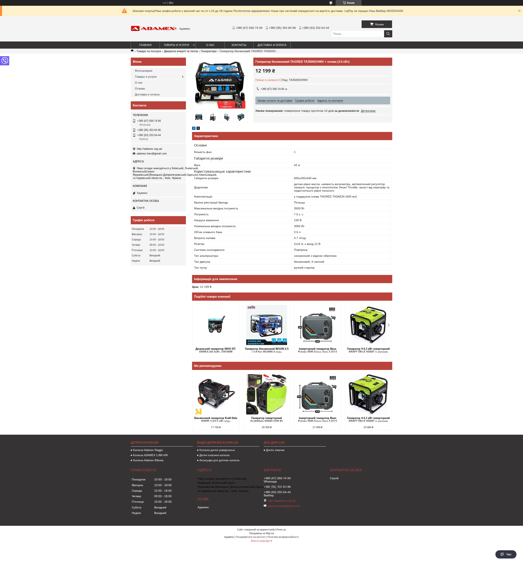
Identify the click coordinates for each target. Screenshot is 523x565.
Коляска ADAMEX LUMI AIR (150, 455)
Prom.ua (281, 529)
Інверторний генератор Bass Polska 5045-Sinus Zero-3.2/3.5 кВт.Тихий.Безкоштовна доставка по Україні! (318, 350)
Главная (145, 45)
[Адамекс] (154, 30)
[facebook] (194, 129)
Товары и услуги (176, 45)
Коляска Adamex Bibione (148, 460)
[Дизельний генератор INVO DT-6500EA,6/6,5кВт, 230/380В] (216, 324)
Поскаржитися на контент (251, 537)
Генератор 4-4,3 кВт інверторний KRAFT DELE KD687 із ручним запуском (368, 350)
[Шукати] (388, 33)
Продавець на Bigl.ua (261, 533)
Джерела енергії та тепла (181, 51)
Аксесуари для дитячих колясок (219, 460)
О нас (210, 45)
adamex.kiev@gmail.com (152, 153)
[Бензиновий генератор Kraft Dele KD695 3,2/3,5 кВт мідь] (216, 394)
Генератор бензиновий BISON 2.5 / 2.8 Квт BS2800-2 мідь (266, 350)
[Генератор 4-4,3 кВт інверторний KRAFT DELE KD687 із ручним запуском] (368, 324)
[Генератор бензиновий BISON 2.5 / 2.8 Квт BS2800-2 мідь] (267, 324)
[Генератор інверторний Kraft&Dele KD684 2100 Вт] (267, 394)
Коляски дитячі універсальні (217, 450)
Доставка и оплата (272, 45)
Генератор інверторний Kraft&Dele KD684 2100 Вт (266, 419)
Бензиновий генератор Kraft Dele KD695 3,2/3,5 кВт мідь (215, 419)
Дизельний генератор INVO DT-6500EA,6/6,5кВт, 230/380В (216, 350)
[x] (198, 129)
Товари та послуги (148, 51)
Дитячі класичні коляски (214, 455)
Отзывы (140, 88)
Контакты (239, 45)
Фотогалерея (143, 70)
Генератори (209, 51)
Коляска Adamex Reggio (148, 450)
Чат (509, 554)
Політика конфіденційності (283, 537)
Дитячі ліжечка (275, 450)
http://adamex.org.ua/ (149, 148)
